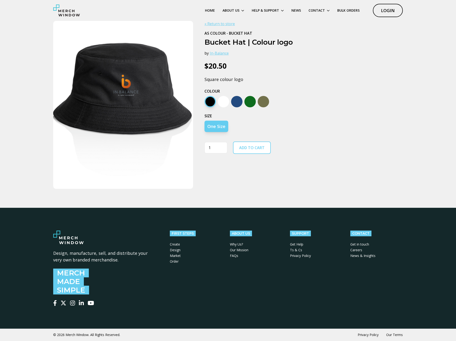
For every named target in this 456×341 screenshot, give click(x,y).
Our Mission (239, 250)
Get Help (296, 244)
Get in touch (359, 244)
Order (174, 261)
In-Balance (219, 53)
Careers (356, 250)
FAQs (234, 255)
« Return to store (219, 23)
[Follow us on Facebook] (55, 303)
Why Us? (236, 244)
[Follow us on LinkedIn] (81, 303)
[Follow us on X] (63, 303)
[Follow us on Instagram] (72, 303)
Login (388, 10)
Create (175, 244)
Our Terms (394, 334)
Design (175, 250)
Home (210, 10)
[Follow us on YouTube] (91, 303)
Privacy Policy (300, 255)
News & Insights (362, 255)
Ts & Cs (296, 250)
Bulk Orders (348, 10)
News (296, 10)
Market (175, 255)
